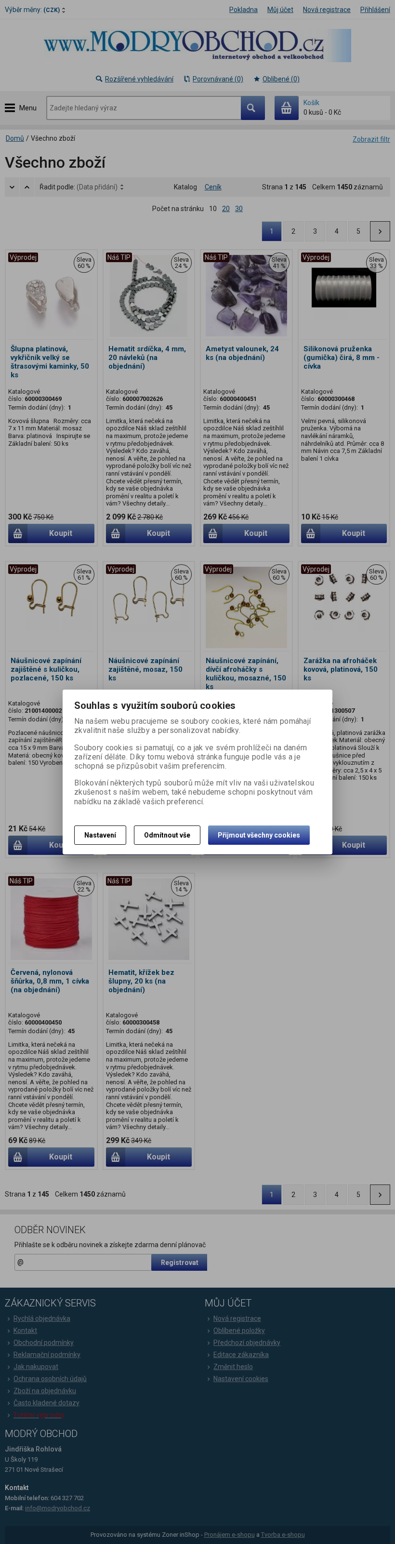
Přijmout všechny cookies (259, 835)
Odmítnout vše (167, 835)
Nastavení (100, 835)
